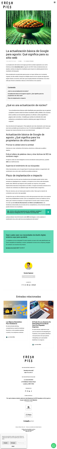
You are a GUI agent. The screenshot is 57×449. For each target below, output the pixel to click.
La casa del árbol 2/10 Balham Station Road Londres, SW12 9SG (28, 382)
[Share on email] (35, 285)
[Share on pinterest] (27, 285)
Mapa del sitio (28, 431)
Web (20, 61)
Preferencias (21, 443)
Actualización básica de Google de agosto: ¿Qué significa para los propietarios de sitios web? (26, 94)
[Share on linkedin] (29, 285)
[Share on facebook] (22, 285)
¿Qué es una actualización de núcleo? (18, 91)
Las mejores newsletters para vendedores (14, 322)
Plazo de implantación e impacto (17, 98)
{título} (13, 446)
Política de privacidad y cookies (28, 429)
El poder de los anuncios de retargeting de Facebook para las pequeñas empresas (41, 324)
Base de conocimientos (28, 430)
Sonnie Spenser (30, 61)
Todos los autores (28, 276)
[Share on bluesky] (33, 285)
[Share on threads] (26, 285)
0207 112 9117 (20, 248)
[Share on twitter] (24, 285)
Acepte (5, 443)
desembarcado (19, 67)
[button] (54, 2)
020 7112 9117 (28, 372)
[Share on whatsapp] (31, 285)
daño (7, 161)
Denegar (13, 443)
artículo (38, 128)
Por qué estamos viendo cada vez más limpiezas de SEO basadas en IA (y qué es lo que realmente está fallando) (29, 399)
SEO (28, 217)
